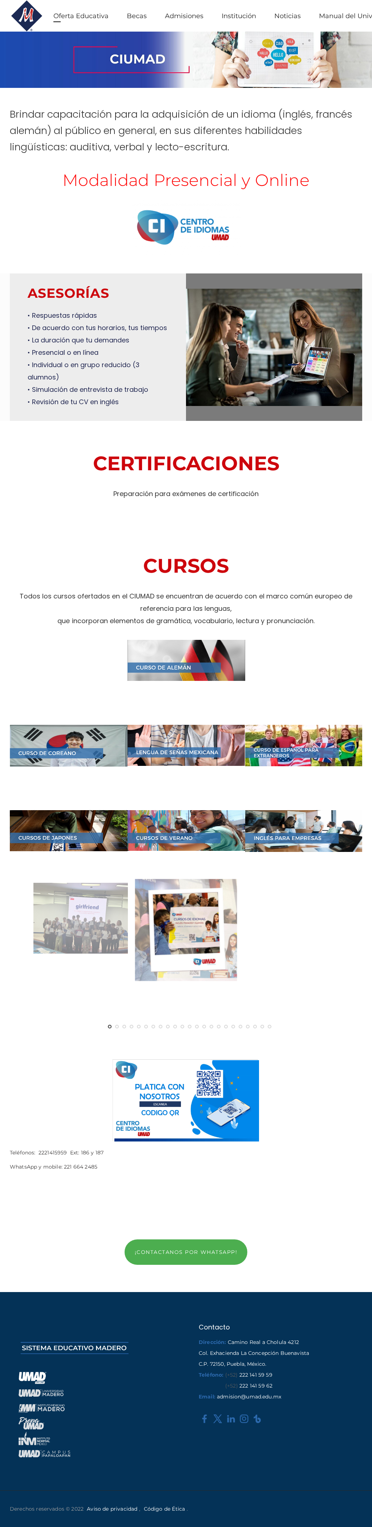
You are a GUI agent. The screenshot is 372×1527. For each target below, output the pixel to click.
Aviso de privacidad (112, 1509)
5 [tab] (139, 1026)
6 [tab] (146, 1026)
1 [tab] (110, 1026)
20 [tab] (248, 1026)
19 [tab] (240, 1026)
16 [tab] (219, 1026)
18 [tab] (233, 1026)
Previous (26, 939)
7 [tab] (153, 1026)
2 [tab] (117, 1026)
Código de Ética (164, 1509)
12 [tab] (189, 1026)
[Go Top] (358, 1511)
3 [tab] (124, 1026)
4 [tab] (131, 1026)
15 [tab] (211, 1026)
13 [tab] (197, 1026)
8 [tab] (160, 1026)
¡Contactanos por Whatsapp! (186, 1252)
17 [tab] (226, 1026)
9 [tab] (168, 1026)
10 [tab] (175, 1026)
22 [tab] (262, 1026)
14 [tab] (204, 1026)
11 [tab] (182, 1026)
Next (346, 939)
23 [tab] (269, 1026)
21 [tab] (255, 1026)
